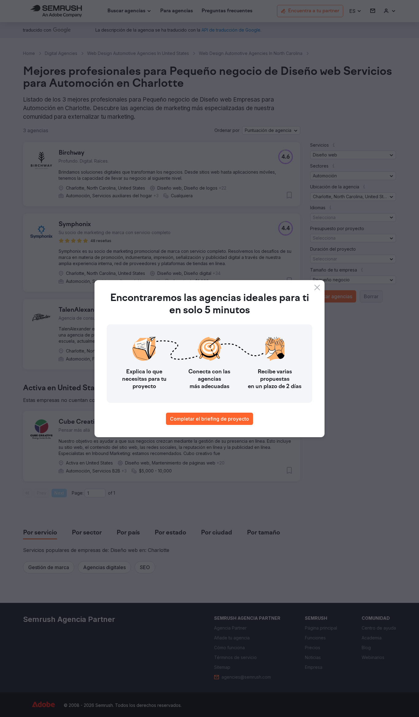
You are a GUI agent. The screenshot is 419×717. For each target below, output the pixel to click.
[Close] (317, 287)
